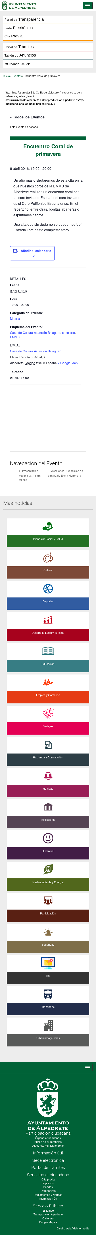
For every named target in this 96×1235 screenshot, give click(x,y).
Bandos (48, 1187)
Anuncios (20, 55)
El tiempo (48, 1210)
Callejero (48, 1218)
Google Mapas (48, 1222)
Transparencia (24, 19)
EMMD (15, 337)
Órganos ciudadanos (48, 1138)
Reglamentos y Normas (48, 1194)
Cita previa (48, 1179)
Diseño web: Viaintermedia (72, 1228)
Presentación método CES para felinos (30, 475)
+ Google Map (68, 363)
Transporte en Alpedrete (48, 1214)
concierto (68, 332)
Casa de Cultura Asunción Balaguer (35, 332)
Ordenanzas (48, 1190)
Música (15, 318)
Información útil (48, 1153)
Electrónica (18, 28)
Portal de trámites (48, 1167)
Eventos (17, 76)
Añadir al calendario (36, 250)
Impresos (48, 1183)
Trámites (19, 47)
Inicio (6, 76)
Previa (13, 36)
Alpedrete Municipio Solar (48, 1145)
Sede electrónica (48, 1160)
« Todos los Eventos (27, 117)
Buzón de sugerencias (48, 1142)
